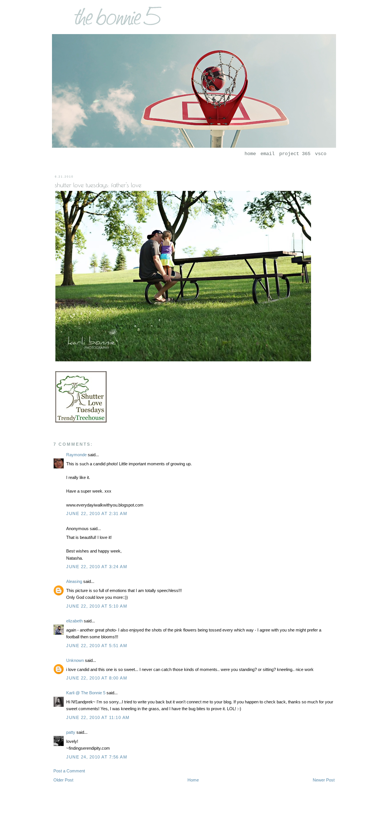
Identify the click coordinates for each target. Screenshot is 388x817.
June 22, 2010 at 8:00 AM (96, 678)
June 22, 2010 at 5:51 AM (96, 645)
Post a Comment (69, 770)
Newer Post (324, 780)
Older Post (63, 780)
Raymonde (76, 454)
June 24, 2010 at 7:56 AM (96, 757)
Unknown (75, 660)
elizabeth (74, 620)
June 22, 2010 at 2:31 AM (96, 513)
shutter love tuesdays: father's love (98, 185)
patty (70, 732)
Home (193, 780)
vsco (320, 154)
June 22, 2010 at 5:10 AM (96, 606)
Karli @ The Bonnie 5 (85, 692)
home (250, 154)
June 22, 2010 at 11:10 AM (98, 717)
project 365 (294, 154)
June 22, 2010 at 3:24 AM (96, 566)
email (267, 154)
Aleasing (74, 581)
